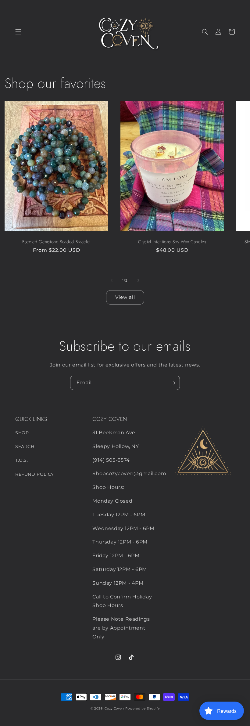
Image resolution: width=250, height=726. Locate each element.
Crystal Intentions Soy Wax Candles (172, 241)
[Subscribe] (173, 383)
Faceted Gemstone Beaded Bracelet (56, 241)
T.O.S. (21, 460)
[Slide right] (138, 280)
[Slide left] (111, 280)
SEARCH (24, 446)
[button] (18, 31)
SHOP (22, 432)
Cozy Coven (114, 708)
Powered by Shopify (142, 708)
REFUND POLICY (34, 474)
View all (125, 297)
